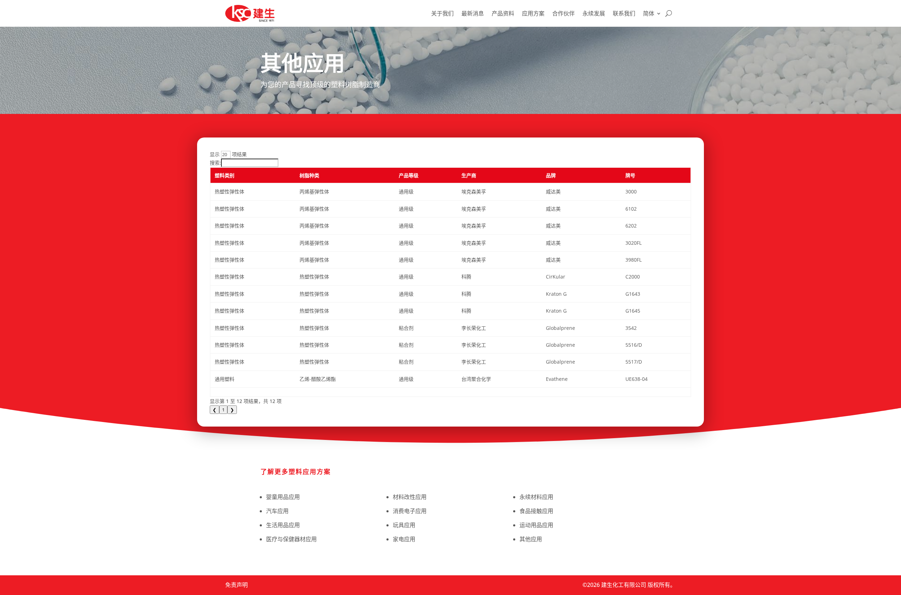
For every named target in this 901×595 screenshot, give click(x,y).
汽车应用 (277, 511)
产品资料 (503, 13)
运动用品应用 (536, 525)
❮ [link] (214, 410)
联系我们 (624, 13)
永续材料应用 (536, 497)
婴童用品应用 (283, 497)
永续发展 (593, 13)
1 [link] (223, 410)
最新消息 (472, 13)
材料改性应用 (410, 497)
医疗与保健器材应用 (291, 539)
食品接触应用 (536, 511)
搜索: (215, 162)
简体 (648, 13)
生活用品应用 (283, 525)
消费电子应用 (410, 511)
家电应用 (404, 539)
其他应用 (530, 539)
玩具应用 (404, 525)
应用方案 (533, 13)
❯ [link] (232, 410)
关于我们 (442, 13)
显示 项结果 (228, 154)
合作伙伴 (563, 13)
